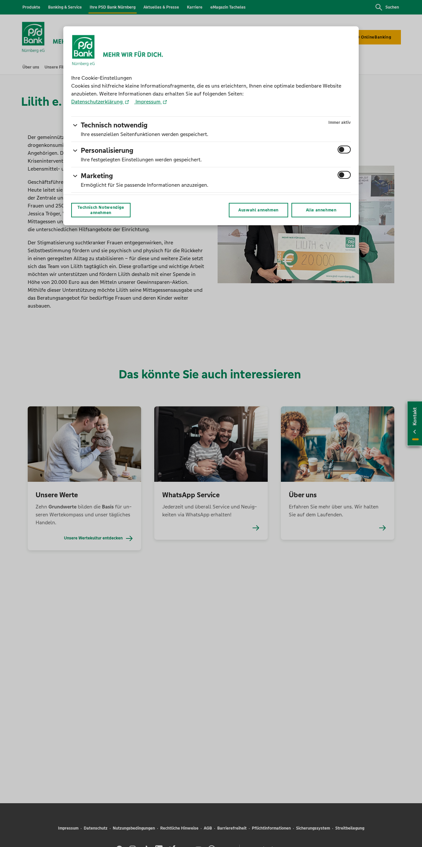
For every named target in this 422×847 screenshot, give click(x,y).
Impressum (148, 101)
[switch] (344, 149)
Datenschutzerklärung (97, 101)
